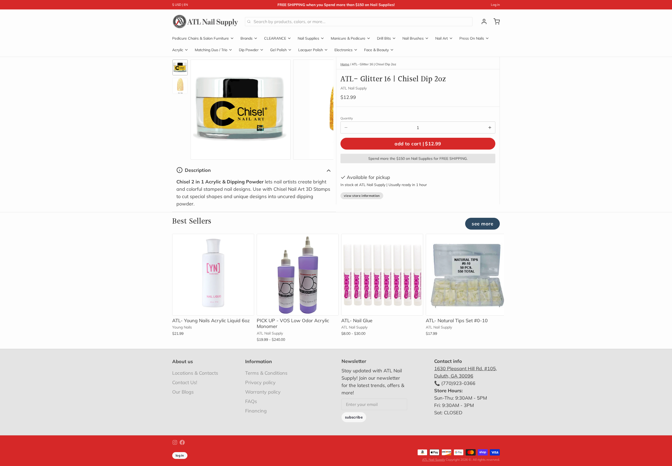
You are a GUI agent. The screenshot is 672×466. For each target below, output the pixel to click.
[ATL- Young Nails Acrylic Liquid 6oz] (213, 275)
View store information (362, 196)
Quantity (346, 118)
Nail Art (441, 38)
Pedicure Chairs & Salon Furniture (200, 38)
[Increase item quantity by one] (490, 127)
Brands (246, 38)
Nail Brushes (413, 38)
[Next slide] (325, 108)
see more (482, 224)
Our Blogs (183, 392)
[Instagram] (174, 442)
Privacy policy (260, 382)
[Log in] (482, 21)
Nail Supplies (308, 38)
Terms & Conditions (266, 373)
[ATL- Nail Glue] (382, 275)
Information (258, 361)
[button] (417, 144)
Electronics (343, 49)
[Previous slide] (199, 108)
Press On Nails (471, 38)
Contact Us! (184, 382)
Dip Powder (249, 49)
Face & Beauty (376, 49)
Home (344, 64)
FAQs (251, 401)
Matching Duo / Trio (211, 49)
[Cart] (494, 21)
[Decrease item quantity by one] (346, 127)
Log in (495, 5)
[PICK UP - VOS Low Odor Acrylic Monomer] (298, 275)
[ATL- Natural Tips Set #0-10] (467, 275)
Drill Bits (384, 38)
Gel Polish (278, 49)
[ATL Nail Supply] (205, 21)
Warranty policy (263, 392)
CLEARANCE (275, 38)
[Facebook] (182, 442)
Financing (256, 411)
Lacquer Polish (310, 49)
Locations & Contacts (195, 373)
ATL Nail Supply (433, 460)
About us (182, 361)
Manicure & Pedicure (348, 38)
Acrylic (177, 49)
